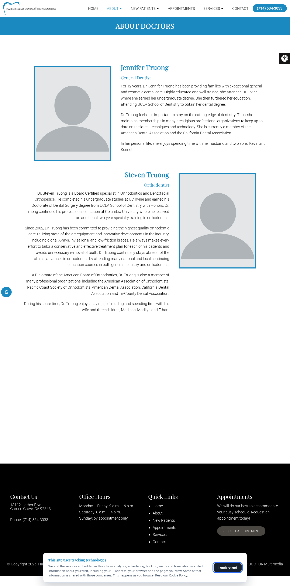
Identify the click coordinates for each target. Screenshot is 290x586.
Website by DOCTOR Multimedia (256, 564)
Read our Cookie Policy (171, 575)
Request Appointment (241, 531)
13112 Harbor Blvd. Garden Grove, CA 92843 (30, 507)
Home (93, 8)
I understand (227, 567)
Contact (240, 8)
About (112, 8)
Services (211, 8)
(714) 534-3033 (270, 8)
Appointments (181, 8)
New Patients (143, 8)
